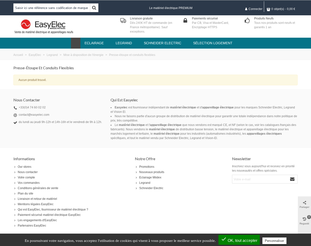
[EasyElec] (43, 26)
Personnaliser (274, 241)
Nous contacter (28, 172)
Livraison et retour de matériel (37, 199)
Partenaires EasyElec (32, 225)
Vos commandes (29, 182)
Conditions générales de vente (38, 188)
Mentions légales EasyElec (35, 204)
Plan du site (25, 193)
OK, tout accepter (239, 239)
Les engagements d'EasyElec (37, 220)
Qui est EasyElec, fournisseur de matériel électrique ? (53, 209)
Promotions (146, 166)
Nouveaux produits (151, 172)
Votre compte (26, 177)
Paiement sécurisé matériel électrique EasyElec (49, 215)
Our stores (24, 166)
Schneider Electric (151, 188)
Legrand (144, 182)
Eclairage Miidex (150, 177)
